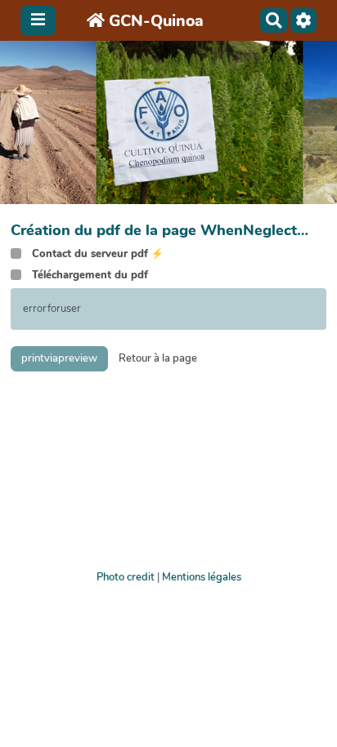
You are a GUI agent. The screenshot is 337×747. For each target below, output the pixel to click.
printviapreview (59, 358)
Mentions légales (201, 577)
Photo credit (126, 577)
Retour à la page (158, 358)
